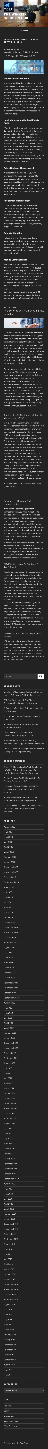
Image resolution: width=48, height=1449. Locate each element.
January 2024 (9, 978)
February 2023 (10, 1033)
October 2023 (10, 993)
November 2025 (11, 872)
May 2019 (8, 1259)
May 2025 (8, 902)
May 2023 (8, 1018)
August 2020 (9, 1184)
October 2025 (10, 877)
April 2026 (8, 847)
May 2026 (8, 842)
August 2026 (9, 827)
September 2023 (11, 998)
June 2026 (8, 837)
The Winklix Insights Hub (16, 16)
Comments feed (11, 1421)
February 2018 (10, 1335)
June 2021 (8, 1133)
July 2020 (8, 1189)
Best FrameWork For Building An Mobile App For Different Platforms (21, 789)
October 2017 (10, 1355)
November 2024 (11, 932)
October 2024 (10, 937)
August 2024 (9, 947)
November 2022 (11, 1048)
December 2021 (11, 1103)
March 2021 (9, 1149)
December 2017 (11, 1345)
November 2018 (11, 1289)
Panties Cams (10, 778)
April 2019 (8, 1264)
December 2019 (11, 1224)
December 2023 (11, 983)
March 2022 (9, 1088)
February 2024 (10, 973)
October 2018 (10, 1294)
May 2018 (8, 1319)
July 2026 (8, 832)
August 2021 (9, 1123)
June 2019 (8, 1254)
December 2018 (11, 1284)
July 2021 (8, 1128)
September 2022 (11, 1058)
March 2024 (9, 968)
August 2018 (9, 1304)
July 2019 (8, 1249)
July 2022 (8, 1068)
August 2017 (9, 1365)
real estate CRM (11, 105)
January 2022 (9, 1098)
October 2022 (10, 1053)
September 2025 (11, 882)
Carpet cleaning (10, 805)
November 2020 (11, 1169)
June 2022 (8, 1073)
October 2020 (10, 1174)
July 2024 (8, 952)
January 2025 (9, 922)
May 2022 (8, 1078)
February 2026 (10, 857)
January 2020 (9, 1219)
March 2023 (9, 1028)
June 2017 (8, 1375)
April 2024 (8, 963)
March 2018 (9, 1330)
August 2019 (9, 1244)
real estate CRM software (16, 372)
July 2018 (8, 1309)
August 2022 (9, 1063)
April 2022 (8, 1083)
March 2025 (9, 912)
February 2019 (10, 1274)
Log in (6, 1411)
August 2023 (9, 1003)
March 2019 (9, 1269)
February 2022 (10, 1093)
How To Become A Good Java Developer (21, 773)
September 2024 (11, 942)
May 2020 (8, 1199)
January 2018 (9, 1340)
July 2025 (8, 892)
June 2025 (8, 897)
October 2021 (10, 1113)
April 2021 (8, 1144)
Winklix (36, 656)
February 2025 (10, 917)
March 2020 (9, 1209)
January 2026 (9, 862)
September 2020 (11, 1179)
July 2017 (8, 1370)
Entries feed (9, 1416)
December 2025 (11, 867)
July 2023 (8, 1008)
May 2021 (8, 1138)
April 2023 (8, 1023)
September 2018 (11, 1299)
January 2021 (9, 1159)
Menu (25, 30)
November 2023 (11, 988)
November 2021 (11, 1108)
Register (7, 1406)
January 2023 (9, 1038)
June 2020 (8, 1194)
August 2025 (9, 887)
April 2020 (8, 1204)
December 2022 (11, 1043)
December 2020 (11, 1164)
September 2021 (11, 1118)
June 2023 (8, 1013)
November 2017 (11, 1350)
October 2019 (10, 1234)
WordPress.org (10, 1426)
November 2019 (11, 1229)
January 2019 (9, 1279)
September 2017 (11, 1360)
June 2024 (8, 958)
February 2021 (10, 1154)
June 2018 (8, 1314)
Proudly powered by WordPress (16, 1443)
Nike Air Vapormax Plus (14, 797)
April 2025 (8, 907)
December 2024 (11, 927)
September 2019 (11, 1239)
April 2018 (8, 1324)
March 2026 (9, 852)
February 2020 (10, 1214)
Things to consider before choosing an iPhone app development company (23, 808)
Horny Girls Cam (11, 786)
